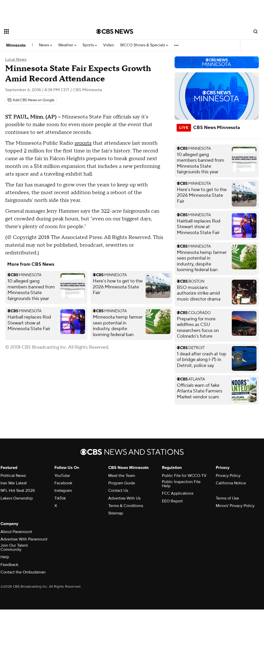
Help (5, 557)
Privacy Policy (228, 476)
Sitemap (115, 513)
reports (83, 143)
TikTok (60, 498)
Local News (16, 59)
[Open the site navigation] (41, 31)
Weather (66, 45)
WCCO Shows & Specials (143, 45)
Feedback (9, 565)
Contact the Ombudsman (23, 572)
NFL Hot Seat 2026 (18, 490)
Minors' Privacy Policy (235, 506)
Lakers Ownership (17, 498)
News (44, 45)
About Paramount (16, 532)
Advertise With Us (124, 498)
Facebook (63, 483)
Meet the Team (121, 476)
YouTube (62, 476)
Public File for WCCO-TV (184, 476)
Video (108, 45)
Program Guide (121, 483)
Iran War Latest (14, 483)
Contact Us (118, 490)
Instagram (63, 490)
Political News (13, 476)
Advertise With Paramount (24, 539)
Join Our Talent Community (14, 547)
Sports (88, 45)
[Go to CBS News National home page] (114, 31)
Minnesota (16, 45)
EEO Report (172, 501)
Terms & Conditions (125, 506)
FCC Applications (177, 493)
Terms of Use (227, 498)
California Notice (231, 483)
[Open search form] (255, 31)
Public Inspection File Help (181, 484)
